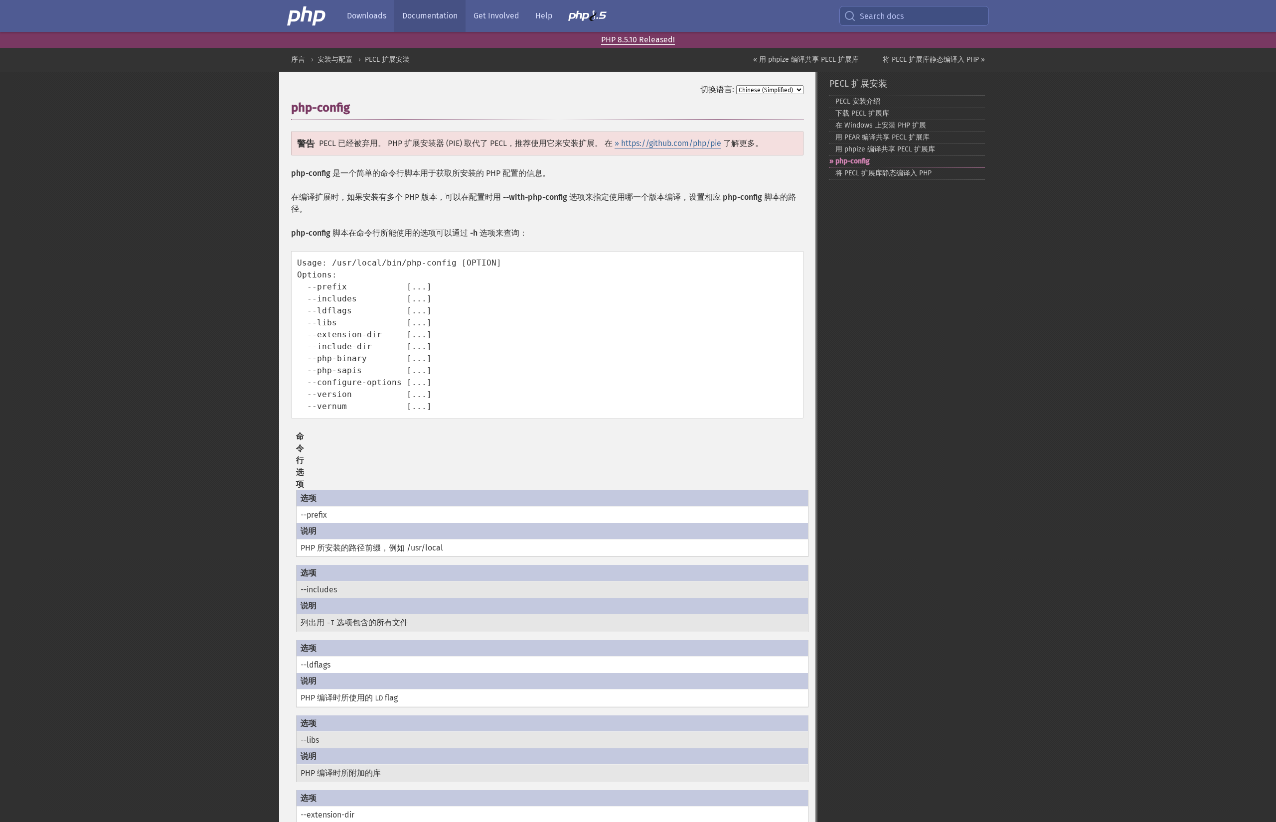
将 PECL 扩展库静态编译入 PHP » (934, 59)
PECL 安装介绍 (857, 101)
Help (543, 15)
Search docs (882, 16)
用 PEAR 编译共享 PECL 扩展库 (882, 137)
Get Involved (496, 15)
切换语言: (717, 89)
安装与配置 (335, 59)
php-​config (852, 161)
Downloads (366, 15)
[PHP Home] (307, 16)
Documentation (430, 15)
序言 (298, 59)
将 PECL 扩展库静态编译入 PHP (883, 173)
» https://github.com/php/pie (668, 143)
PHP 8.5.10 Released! (638, 39)
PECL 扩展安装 (387, 59)
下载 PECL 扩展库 (862, 113)
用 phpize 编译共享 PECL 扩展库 (885, 149)
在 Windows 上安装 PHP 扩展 (880, 125)
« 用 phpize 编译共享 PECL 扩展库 (806, 59)
